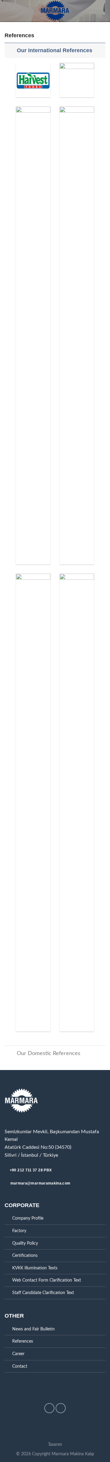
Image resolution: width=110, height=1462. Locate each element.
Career (18, 1353)
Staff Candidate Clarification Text (43, 1292)
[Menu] (8, 10)
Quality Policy (25, 1243)
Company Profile (27, 1218)
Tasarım (55, 1444)
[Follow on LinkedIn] (49, 1408)
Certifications (25, 1255)
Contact (19, 1366)
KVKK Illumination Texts (34, 1268)
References (22, 1341)
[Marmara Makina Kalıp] (55, 10)
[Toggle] (10, 50)
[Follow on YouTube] (61, 1408)
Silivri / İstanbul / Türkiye (31, 1155)
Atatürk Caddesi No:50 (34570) (38, 1147)
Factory (19, 1230)
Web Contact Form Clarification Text (46, 1280)
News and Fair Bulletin (33, 1329)
